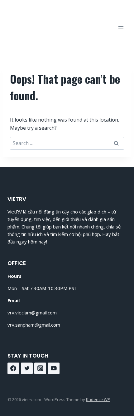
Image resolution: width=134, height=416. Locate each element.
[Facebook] (13, 368)
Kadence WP (98, 399)
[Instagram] (40, 368)
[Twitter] (27, 368)
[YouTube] (54, 368)
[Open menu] (121, 26)
